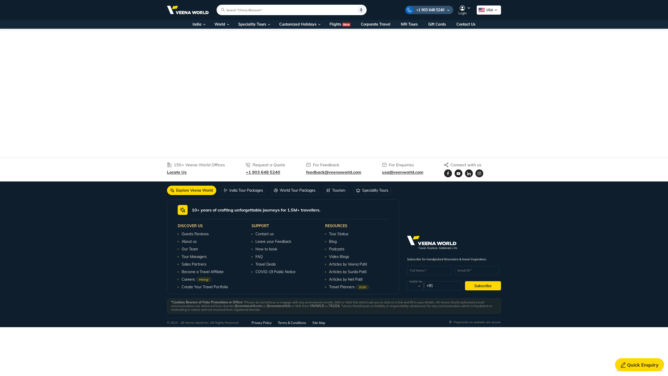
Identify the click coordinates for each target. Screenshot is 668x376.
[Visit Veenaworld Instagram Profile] (479, 173)
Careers (195, 279)
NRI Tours (409, 24)
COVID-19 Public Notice (275, 271)
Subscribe (483, 286)
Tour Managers (194, 256)
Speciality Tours (252, 24)
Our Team (190, 249)
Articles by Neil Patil (345, 279)
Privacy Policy (262, 323)
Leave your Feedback (273, 241)
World (219, 24)
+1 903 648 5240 (430, 10)
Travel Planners (347, 287)
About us (189, 241)
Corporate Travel (375, 24)
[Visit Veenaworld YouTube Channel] (458, 173)
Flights (340, 24)
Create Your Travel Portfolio (205, 287)
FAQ (259, 256)
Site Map (318, 323)
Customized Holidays (298, 24)
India (197, 24)
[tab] (191, 190)
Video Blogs (339, 256)
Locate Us (177, 172)
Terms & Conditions (292, 323)
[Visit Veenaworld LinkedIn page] (469, 173)
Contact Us (465, 24)
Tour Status (338, 234)
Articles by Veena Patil (348, 264)
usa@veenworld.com (402, 172)
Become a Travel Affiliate (203, 271)
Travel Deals (265, 264)
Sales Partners (194, 264)
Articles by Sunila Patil (347, 271)
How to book (266, 249)
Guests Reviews (195, 234)
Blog (333, 241)
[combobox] (415, 286)
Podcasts (336, 249)
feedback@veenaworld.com (333, 172)
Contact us (264, 234)
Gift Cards (437, 24)
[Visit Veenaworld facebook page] (448, 173)
